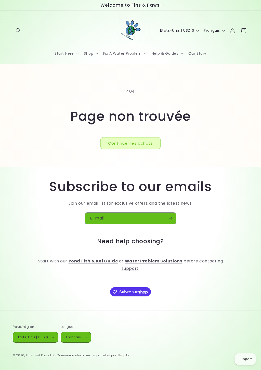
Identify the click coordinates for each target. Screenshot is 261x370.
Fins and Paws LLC (41, 355)
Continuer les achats (130, 143)
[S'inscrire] (170, 218)
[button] (18, 30)
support (130, 268)
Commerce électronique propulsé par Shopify (93, 355)
